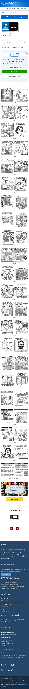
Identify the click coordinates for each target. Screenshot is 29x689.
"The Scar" (4, 609)
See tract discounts (9, 63)
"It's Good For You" (6, 604)
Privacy (17, 684)
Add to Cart (15, 71)
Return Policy (6, 637)
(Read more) (5, 558)
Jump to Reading (6, 39)
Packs (14, 54)
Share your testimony (9, 634)
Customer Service (8, 632)
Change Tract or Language (14, 17)
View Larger (16, 478)
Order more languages (14, 76)
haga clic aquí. (5, 622)
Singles (5, 54)
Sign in (10, 8)
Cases (23, 54)
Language (5, 33)
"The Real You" (5, 599)
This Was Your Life (14, 521)
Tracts (6, 12)
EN (27, 8)
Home (2, 12)
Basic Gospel (13, 12)
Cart (16, 8)
